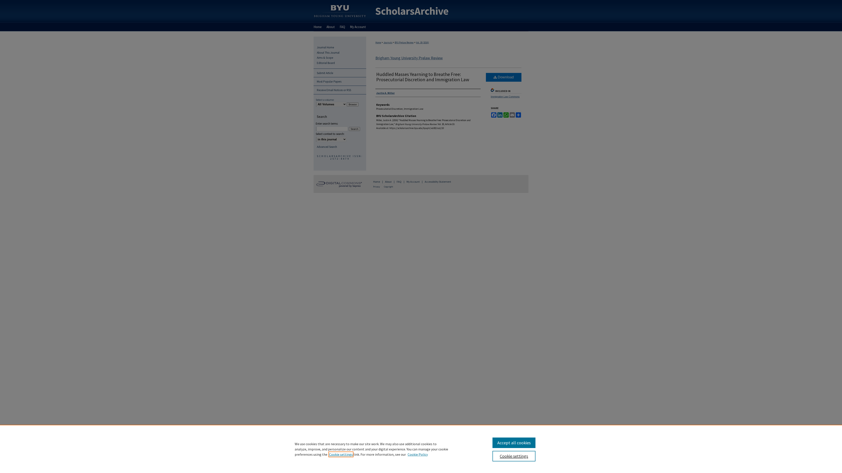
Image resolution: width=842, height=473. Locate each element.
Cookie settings (341, 454)
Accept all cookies (514, 442)
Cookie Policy (418, 454)
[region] (421, 449)
